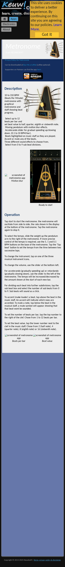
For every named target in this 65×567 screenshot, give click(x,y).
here (39, 70)
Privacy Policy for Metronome (17, 60)
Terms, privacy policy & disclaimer (47, 560)
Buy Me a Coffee (30, 65)
